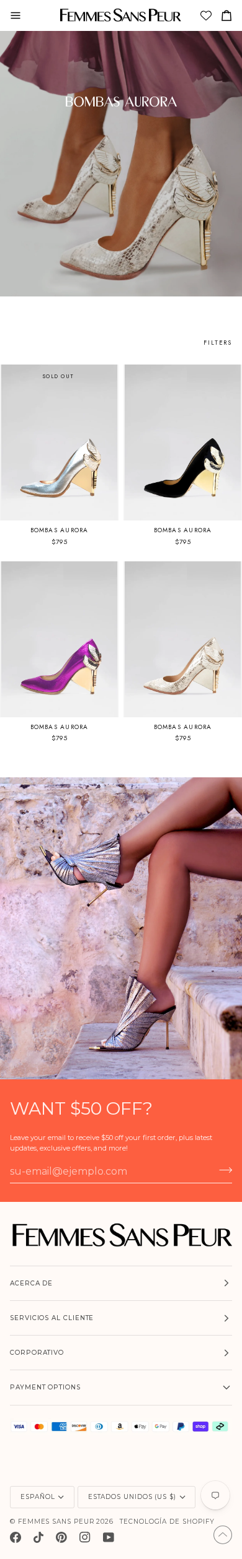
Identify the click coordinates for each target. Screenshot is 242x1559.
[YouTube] (108, 1537)
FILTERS (218, 342)
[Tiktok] (38, 1537)
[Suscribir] (222, 1170)
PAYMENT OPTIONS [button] (45, 1387)
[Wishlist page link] (207, 17)
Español (37, 1497)
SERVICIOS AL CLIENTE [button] (52, 1318)
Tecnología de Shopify (167, 1522)
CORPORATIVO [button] (37, 1353)
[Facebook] (15, 1537)
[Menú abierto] (21, 15)
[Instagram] (85, 1537)
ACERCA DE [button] (31, 1283)
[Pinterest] (61, 1537)
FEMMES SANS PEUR (56, 1522)
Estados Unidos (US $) (132, 1497)
